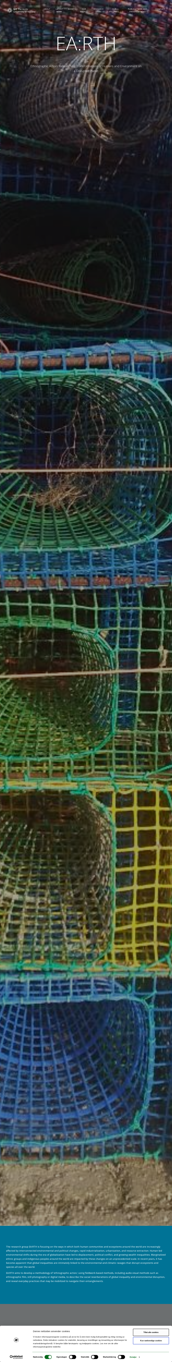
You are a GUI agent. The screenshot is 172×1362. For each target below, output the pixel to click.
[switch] (72, 1357)
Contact (160, 9)
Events (72, 9)
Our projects (114, 10)
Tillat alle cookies (151, 1332)
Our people (84, 10)
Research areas (99, 10)
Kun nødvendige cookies (151, 1341)
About (47, 9)
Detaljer (133, 1357)
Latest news (59, 10)
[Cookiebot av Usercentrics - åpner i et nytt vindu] (16, 1357)
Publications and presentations (137, 10)
